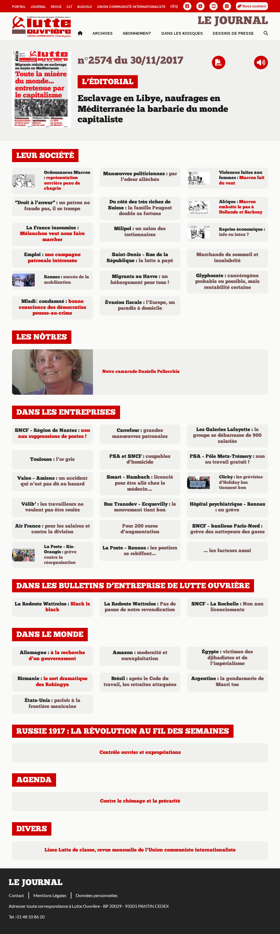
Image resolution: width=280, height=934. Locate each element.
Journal (38, 7)
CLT (69, 7)
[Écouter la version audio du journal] (261, 62)
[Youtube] (213, 6)
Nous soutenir (254, 6)
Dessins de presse (233, 33)
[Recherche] (266, 33)
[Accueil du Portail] (41, 26)
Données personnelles (97, 895)
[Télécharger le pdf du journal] (41, 88)
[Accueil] (80, 33)
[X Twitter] (200, 6)
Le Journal (233, 21)
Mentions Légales (49, 895)
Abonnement (136, 33)
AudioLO (84, 7)
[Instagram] (227, 6)
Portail (18, 7)
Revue (56, 7)
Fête (174, 7)
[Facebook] (187, 6)
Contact (16, 895)
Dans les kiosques (182, 33)
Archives (102, 33)
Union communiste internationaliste (131, 7)
